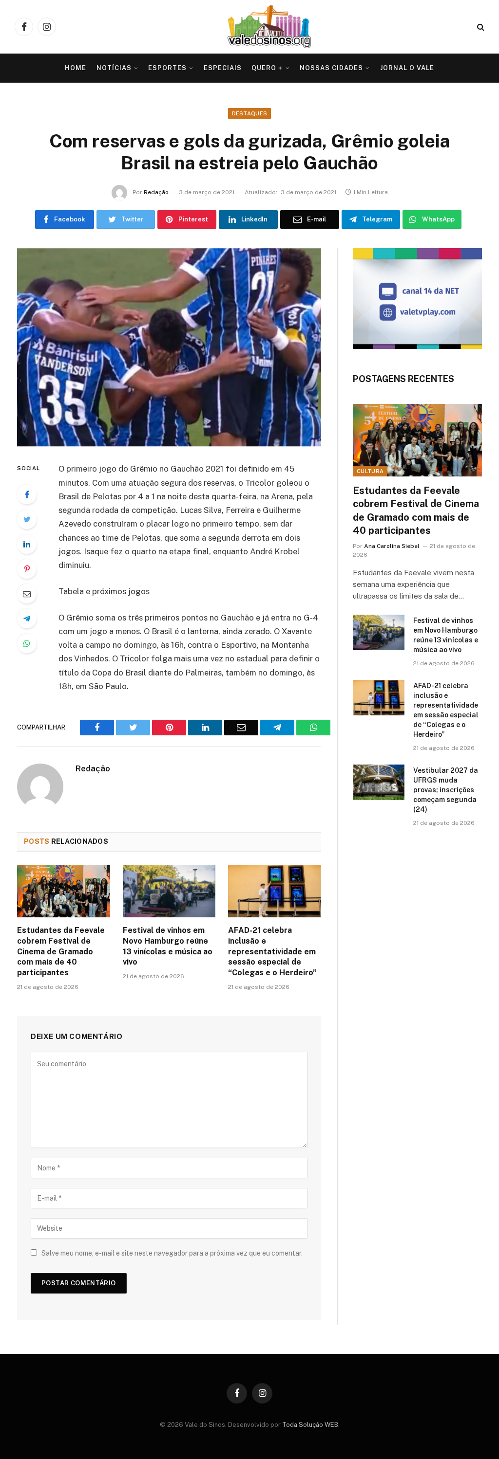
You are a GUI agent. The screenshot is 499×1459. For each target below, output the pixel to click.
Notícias (114, 68)
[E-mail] (27, 593)
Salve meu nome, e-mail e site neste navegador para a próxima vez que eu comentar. (172, 1253)
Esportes (167, 68)
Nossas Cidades (331, 68)
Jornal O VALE (407, 68)
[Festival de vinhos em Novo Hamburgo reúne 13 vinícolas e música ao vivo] (169, 891)
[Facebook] (27, 494)
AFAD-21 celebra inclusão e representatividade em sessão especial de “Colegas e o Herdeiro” (272, 951)
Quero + (267, 68)
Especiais (223, 68)
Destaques (250, 113)
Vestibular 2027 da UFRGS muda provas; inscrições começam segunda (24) (445, 789)
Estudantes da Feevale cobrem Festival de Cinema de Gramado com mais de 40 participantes (61, 951)
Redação (156, 192)
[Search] (479, 27)
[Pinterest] (27, 569)
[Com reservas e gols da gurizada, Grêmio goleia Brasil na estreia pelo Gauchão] (169, 347)
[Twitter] (27, 519)
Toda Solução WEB (310, 1424)
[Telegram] (27, 618)
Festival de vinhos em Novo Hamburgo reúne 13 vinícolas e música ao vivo (167, 946)
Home (75, 68)
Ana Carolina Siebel (392, 546)
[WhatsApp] (27, 643)
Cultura (370, 471)
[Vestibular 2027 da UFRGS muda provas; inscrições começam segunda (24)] (378, 782)
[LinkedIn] (27, 544)
